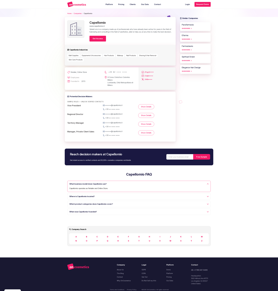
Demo (168, 270)
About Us (120, 270)
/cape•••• (149, 76)
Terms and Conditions (117, 289)
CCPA (144, 273)
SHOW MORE (186, 28)
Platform (169, 273)
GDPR (144, 270)
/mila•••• (148, 79)
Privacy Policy (131, 289)
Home (69, 13)
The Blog (120, 273)
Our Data (169, 281)
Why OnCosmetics (124, 281)
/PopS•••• (149, 72)
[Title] (76, 4)
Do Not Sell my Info (149, 281)
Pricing (169, 277)
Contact (120, 277)
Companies (78, 13)
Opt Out (144, 277)
